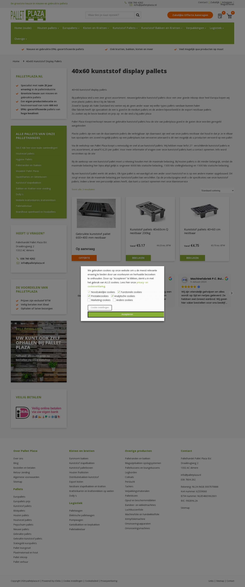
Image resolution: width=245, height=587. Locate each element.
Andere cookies (124, 300)
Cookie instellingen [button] (100, 308)
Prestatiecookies (99, 296)
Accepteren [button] (127, 314)
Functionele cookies (131, 292)
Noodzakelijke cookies (103, 292)
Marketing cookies (100, 300)
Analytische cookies (124, 296)
